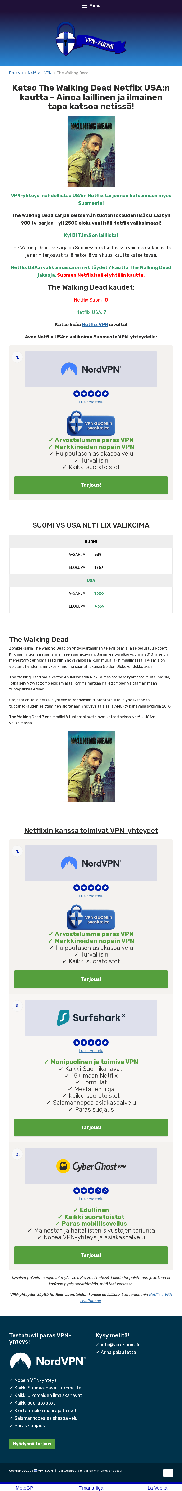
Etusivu (16, 73)
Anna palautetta (118, 1352)
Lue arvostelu (91, 402)
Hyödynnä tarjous (32, 1443)
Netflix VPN (95, 324)
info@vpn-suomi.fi (120, 1345)
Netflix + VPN (40, 73)
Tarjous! (91, 485)
